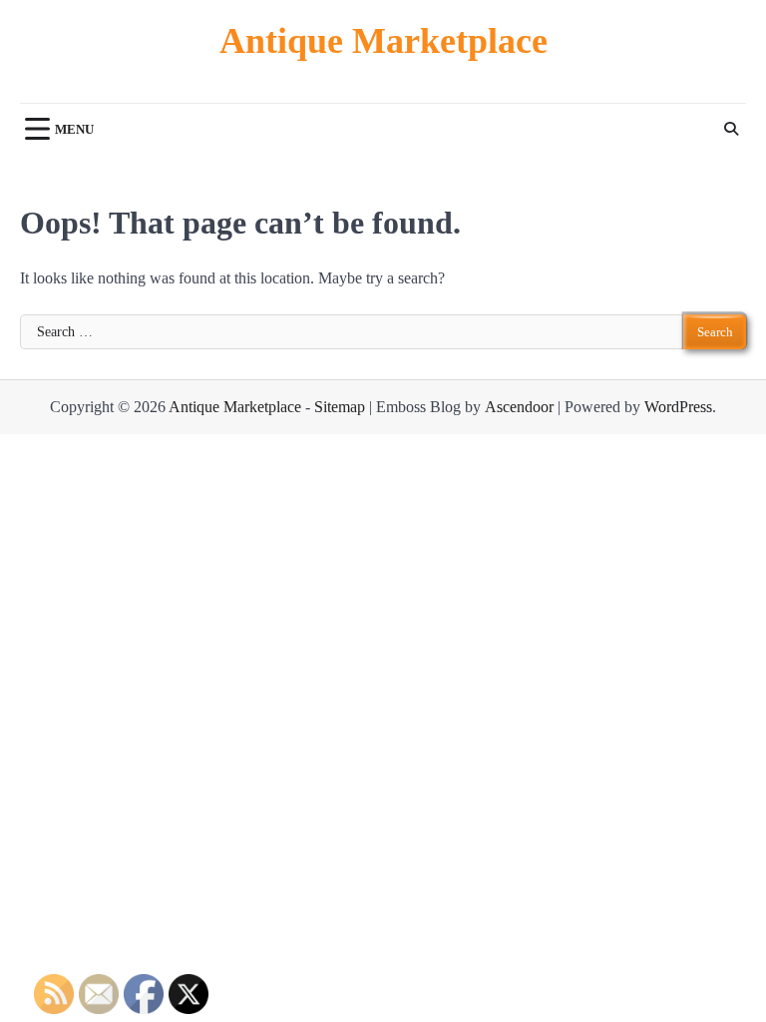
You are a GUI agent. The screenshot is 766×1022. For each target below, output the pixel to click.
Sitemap (339, 406)
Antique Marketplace (383, 41)
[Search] (731, 129)
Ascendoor (519, 406)
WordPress (678, 406)
